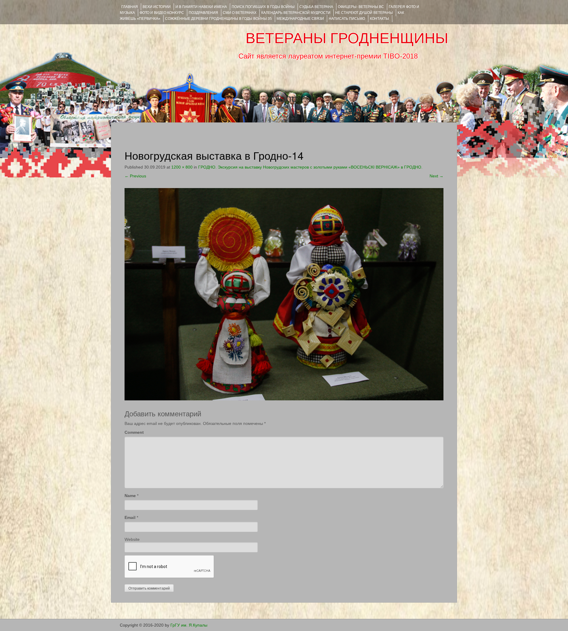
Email (130, 517)
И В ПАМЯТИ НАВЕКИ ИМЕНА (201, 7)
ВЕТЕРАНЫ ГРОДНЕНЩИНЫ (347, 38)
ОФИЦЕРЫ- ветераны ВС (361, 7)
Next (436, 176)
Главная (129, 7)
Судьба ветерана (316, 7)
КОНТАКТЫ (379, 19)
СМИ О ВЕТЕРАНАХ (239, 13)
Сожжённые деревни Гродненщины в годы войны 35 (218, 19)
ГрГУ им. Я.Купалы (188, 625)
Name (130, 495)
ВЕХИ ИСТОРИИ (157, 7)
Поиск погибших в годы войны (263, 7)
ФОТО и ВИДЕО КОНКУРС (162, 13)
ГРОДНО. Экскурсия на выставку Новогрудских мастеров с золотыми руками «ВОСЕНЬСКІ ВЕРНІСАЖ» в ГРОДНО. (310, 167)
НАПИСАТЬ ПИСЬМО (347, 19)
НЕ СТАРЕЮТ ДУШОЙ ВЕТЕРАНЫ (364, 13)
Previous (135, 176)
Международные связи (300, 19)
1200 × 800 (182, 167)
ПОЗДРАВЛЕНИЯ (203, 13)
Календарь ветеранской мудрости (295, 13)
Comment (134, 432)
